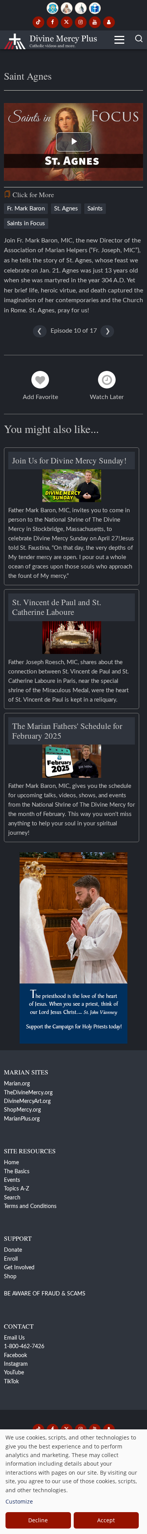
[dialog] (73, 1481)
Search (12, 1198)
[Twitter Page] (67, 22)
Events (12, 1180)
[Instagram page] (81, 22)
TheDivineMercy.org (28, 1093)
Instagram (16, 1364)
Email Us (14, 1338)
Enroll (11, 1259)
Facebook (15, 1355)
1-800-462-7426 (24, 1346)
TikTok (11, 1381)
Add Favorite (40, 397)
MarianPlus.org (22, 1119)
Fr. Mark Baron (26, 209)
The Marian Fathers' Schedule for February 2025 (67, 730)
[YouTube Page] (95, 22)
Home (11, 1162)
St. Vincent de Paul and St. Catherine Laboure (56, 607)
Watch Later (107, 397)
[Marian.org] (52, 8)
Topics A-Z (16, 1189)
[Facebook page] (52, 22)
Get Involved (19, 1267)
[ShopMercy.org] (95, 8)
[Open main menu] (119, 40)
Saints (95, 209)
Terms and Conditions (30, 1206)
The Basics (16, 1171)
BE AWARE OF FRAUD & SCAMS (44, 1294)
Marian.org (17, 1084)
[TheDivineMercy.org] (67, 8)
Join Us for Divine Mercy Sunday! (69, 460)
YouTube (14, 1372)
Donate (13, 1250)
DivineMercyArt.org (27, 1101)
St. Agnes (66, 209)
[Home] (50, 40)
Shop (10, 1276)
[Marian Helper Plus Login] (109, 22)
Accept (106, 1520)
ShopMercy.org (22, 1110)
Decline (38, 1520)
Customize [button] (19, 1501)
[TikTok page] (38, 22)
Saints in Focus (26, 223)
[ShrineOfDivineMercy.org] (81, 8)
